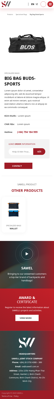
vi (37, 4)
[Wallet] (14, 215)
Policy (16, 396)
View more (26, 318)
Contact (17, 165)
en (32, 4)
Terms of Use (7, 396)
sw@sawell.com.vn (27, 366)
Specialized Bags (12, 73)
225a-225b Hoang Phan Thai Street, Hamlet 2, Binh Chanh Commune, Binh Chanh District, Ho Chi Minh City (27, 375)
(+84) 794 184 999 (21, 132)
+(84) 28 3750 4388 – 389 (27, 362)
